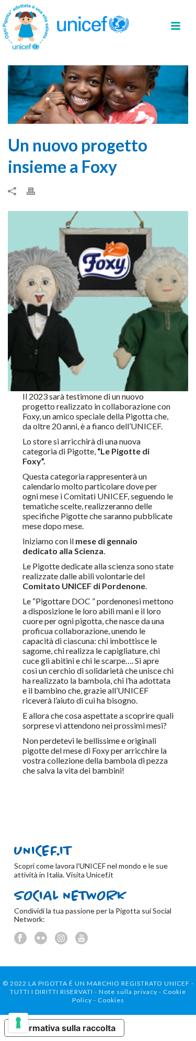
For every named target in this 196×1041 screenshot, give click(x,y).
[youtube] (81, 938)
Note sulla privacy (128, 992)
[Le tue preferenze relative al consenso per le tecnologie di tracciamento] (18, 1023)
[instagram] (61, 938)
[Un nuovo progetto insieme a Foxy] (98, 94)
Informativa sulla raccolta (64, 1028)
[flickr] (40, 938)
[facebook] (20, 938)
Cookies (111, 1000)
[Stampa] (36, 190)
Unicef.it (99, 874)
